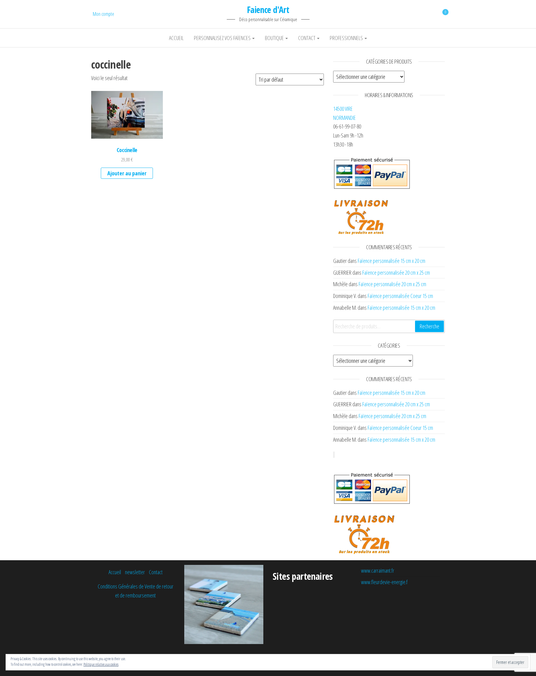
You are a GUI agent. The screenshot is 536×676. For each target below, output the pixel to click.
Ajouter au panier (126, 173)
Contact (307, 38)
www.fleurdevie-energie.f (384, 582)
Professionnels (347, 38)
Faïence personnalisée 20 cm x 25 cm (396, 272)
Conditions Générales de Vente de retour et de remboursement (135, 591)
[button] (127, 114)
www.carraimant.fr (377, 570)
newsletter (135, 572)
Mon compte (103, 14)
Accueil (176, 38)
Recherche (429, 326)
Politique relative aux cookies (100, 664)
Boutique (275, 38)
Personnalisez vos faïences (223, 38)
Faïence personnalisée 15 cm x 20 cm (391, 260)
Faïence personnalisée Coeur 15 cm (400, 296)
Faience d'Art (268, 10)
